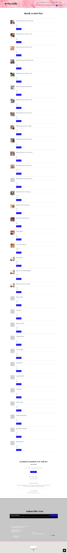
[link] (36, 21)
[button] (57, 5)
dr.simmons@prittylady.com (38, 533)
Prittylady (11, 4)
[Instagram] (53, 535)
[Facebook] (51, 535)
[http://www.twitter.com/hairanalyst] (52, 535)
